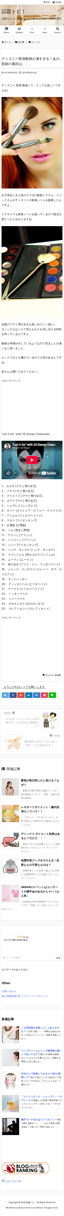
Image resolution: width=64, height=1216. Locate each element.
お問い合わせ (9, 991)
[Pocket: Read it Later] (44, 695)
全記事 (58, 674)
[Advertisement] (30, 406)
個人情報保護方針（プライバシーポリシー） (25, 996)
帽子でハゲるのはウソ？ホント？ (39, 1119)
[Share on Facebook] (13, 695)
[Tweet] (5, 695)
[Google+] (21, 695)
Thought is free (50, 1207)
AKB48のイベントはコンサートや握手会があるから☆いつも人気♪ (40, 891)
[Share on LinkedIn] (28, 695)
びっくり (49, 674)
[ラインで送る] (52, 695)
